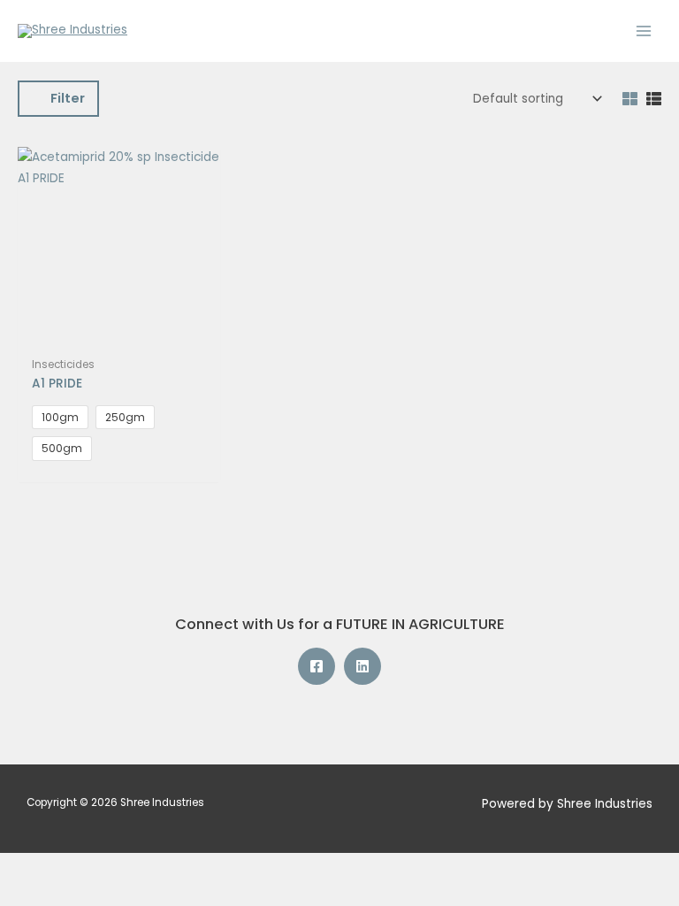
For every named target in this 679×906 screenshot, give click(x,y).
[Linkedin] (362, 666)
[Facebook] (316, 666)
